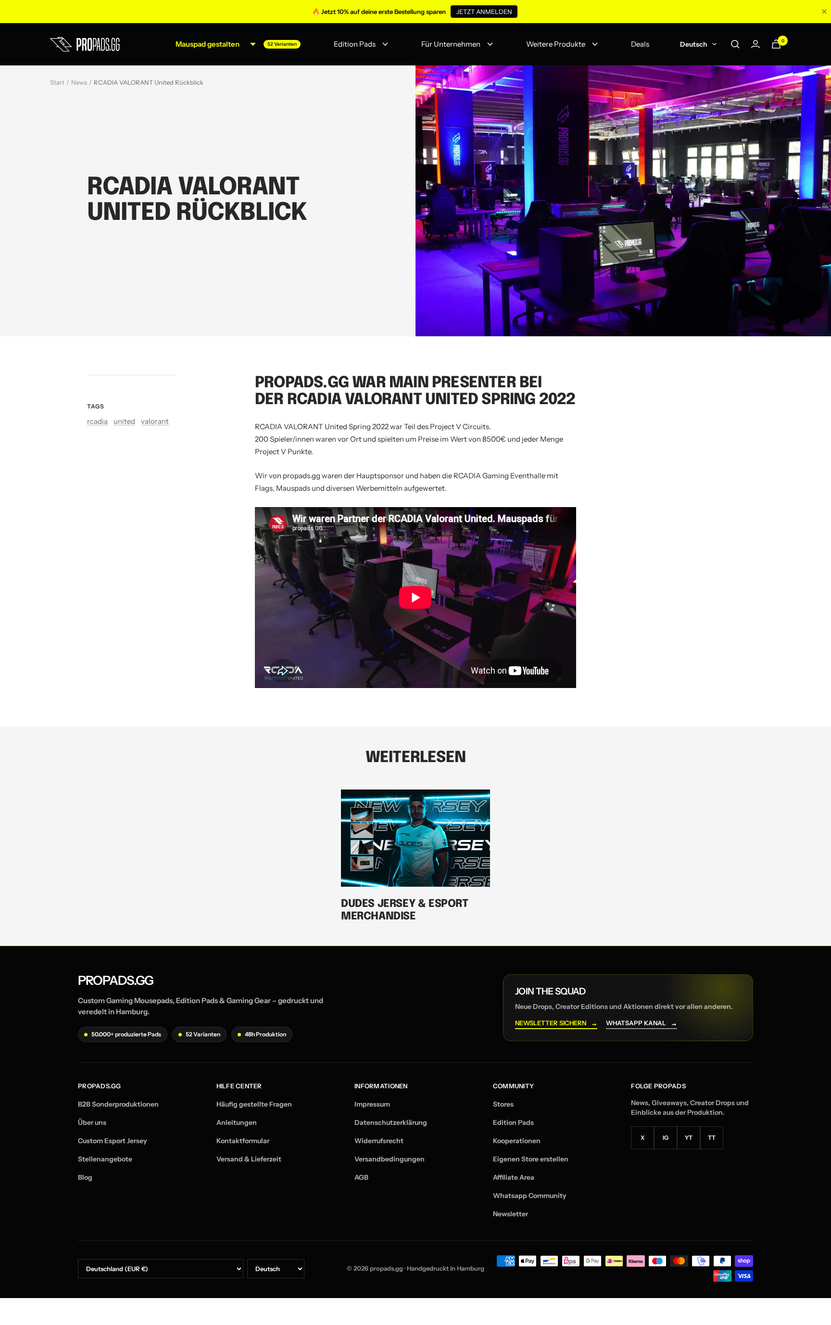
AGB (361, 1177)
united (124, 421)
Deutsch (693, 44)
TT (712, 1137)
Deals (640, 44)
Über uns (92, 1122)
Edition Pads (355, 44)
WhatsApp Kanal (641, 1023)
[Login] (755, 44)
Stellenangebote (105, 1159)
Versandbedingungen (389, 1159)
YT (688, 1137)
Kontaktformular (242, 1140)
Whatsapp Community (530, 1195)
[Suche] (735, 44)
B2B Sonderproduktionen (118, 1104)
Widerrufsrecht (378, 1140)
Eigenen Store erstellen (530, 1159)
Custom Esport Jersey (112, 1140)
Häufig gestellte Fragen (254, 1104)
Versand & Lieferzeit (248, 1159)
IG (665, 1137)
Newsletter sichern (556, 1023)
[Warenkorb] (776, 44)
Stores (503, 1104)
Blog (85, 1177)
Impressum (372, 1104)
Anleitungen (236, 1122)
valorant (155, 421)
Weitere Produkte (555, 44)
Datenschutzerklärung (390, 1122)
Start (57, 82)
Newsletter (510, 1214)
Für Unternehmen (450, 44)
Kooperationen (517, 1140)
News (79, 82)
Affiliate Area (513, 1177)
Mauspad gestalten (207, 44)
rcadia (97, 421)
